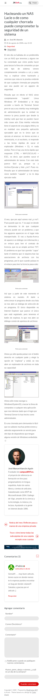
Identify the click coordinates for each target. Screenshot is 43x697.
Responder (12, 596)
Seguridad (11, 46)
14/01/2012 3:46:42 (22, 569)
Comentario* (10, 635)
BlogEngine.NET (32, 690)
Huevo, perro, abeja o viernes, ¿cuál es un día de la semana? (20, 671)
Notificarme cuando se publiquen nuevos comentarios (21, 662)
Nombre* (9, 614)
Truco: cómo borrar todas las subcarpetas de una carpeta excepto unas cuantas (22, 536)
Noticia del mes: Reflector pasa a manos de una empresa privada (23, 524)
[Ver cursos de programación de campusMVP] (21, 547)
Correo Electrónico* (13, 624)
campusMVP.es (26, 472)
